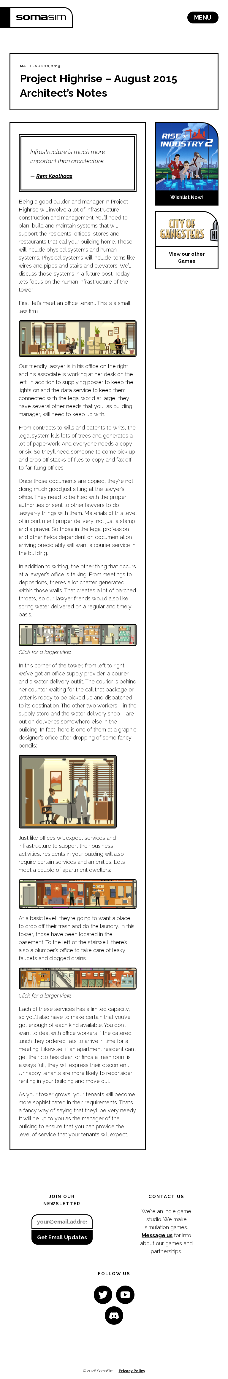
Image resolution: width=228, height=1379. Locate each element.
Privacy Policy (132, 1371)
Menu (203, 17)
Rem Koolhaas (54, 176)
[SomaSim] (41, 17)
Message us (157, 1235)
